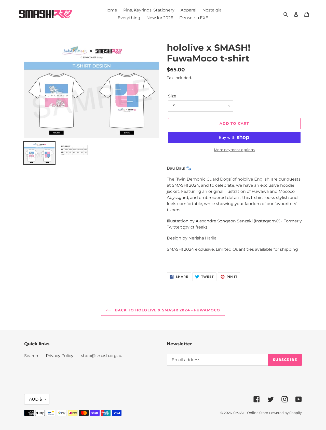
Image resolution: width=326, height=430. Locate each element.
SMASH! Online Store (250, 413)
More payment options (234, 149)
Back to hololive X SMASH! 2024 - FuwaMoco (167, 310)
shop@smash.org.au (102, 355)
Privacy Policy (59, 355)
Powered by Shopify (285, 413)
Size (172, 96)
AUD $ (35, 399)
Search (31, 355)
